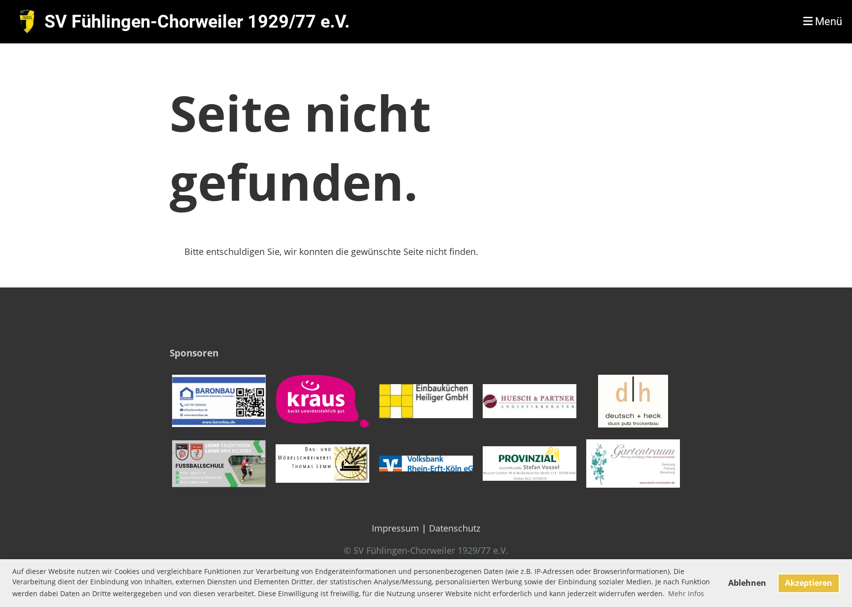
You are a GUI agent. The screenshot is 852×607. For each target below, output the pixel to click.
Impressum (395, 528)
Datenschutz (454, 528)
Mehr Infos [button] (686, 593)
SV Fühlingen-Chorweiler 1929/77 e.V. (197, 21)
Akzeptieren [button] (808, 582)
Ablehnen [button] (747, 582)
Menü (827, 21)
